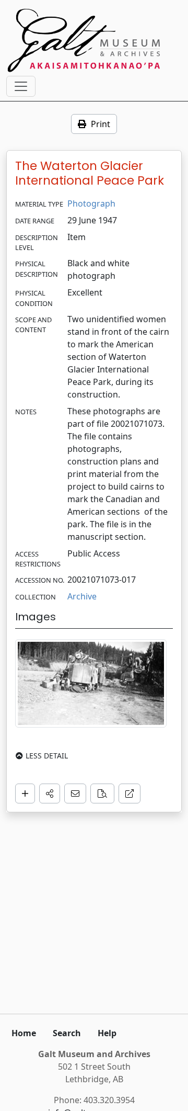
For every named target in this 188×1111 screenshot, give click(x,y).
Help (107, 1033)
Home (23, 1033)
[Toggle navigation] (21, 86)
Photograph (91, 203)
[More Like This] (102, 793)
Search (67, 1033)
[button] (49, 793)
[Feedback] (75, 793)
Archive (82, 596)
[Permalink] (129, 793)
